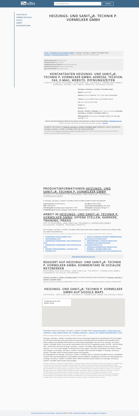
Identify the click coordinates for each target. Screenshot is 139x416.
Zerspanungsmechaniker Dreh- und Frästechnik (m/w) (104, 251)
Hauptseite (21, 14)
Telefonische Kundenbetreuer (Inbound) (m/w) (102, 247)
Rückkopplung (23, 25)
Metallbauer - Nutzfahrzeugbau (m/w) (99, 249)
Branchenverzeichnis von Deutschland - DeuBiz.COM (47, 413)
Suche (19, 20)
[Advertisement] (28, 57)
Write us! (105, 123)
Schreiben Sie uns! (115, 121)
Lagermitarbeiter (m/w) (53, 239)
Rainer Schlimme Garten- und (61, 333)
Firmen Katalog (23, 17)
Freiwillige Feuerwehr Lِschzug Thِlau (85, 333)
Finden (108, 4)
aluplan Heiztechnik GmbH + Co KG (111, 333)
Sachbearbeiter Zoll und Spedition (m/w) (58, 236)
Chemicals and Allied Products (60, 55)
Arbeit (19, 23)
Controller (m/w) (50, 251)
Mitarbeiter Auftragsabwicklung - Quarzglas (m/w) (61, 249)
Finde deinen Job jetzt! (83, 257)
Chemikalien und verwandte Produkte (62, 53)
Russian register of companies (97, 413)
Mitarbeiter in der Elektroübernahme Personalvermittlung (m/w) (98, 244)
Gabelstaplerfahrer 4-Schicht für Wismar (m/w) (102, 241)
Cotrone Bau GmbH (99, 331)
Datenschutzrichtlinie (80, 413)
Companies (47, 55)
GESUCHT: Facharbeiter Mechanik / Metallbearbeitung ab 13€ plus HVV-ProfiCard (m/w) (103, 237)
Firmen (46, 53)
